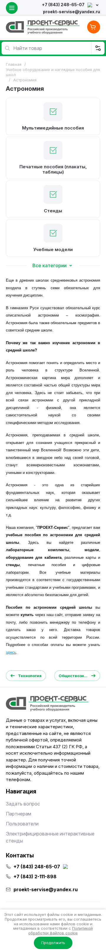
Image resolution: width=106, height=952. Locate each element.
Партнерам (18, 814)
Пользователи (22, 824)
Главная (13, 64)
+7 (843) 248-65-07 (63, 4)
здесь (11, 652)
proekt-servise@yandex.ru (71, 11)
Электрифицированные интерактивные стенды (50, 837)
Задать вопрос (23, 804)
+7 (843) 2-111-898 (35, 876)
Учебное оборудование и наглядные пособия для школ (53, 72)
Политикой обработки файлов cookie (60, 930)
